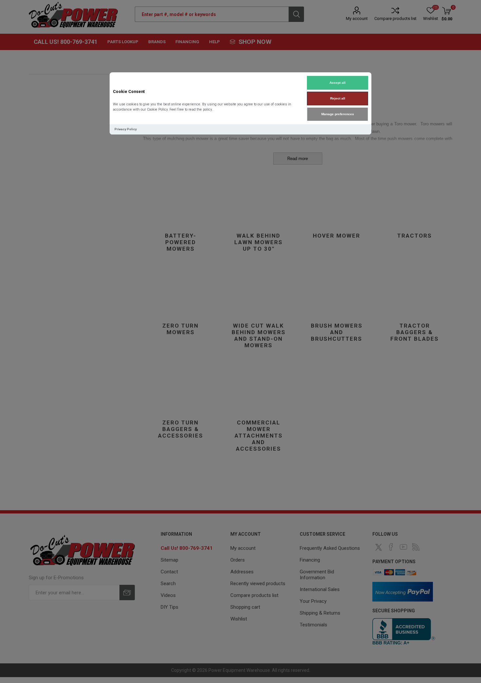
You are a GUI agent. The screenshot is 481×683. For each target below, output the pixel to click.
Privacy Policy (126, 129)
